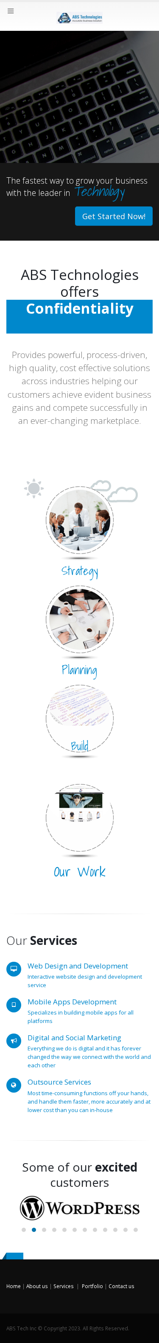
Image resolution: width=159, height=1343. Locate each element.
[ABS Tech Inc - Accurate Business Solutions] (79, 16)
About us (37, 1286)
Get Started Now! (113, 216)
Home (13, 1286)
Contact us (121, 1286)
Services (63, 1286)
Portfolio (92, 1286)
